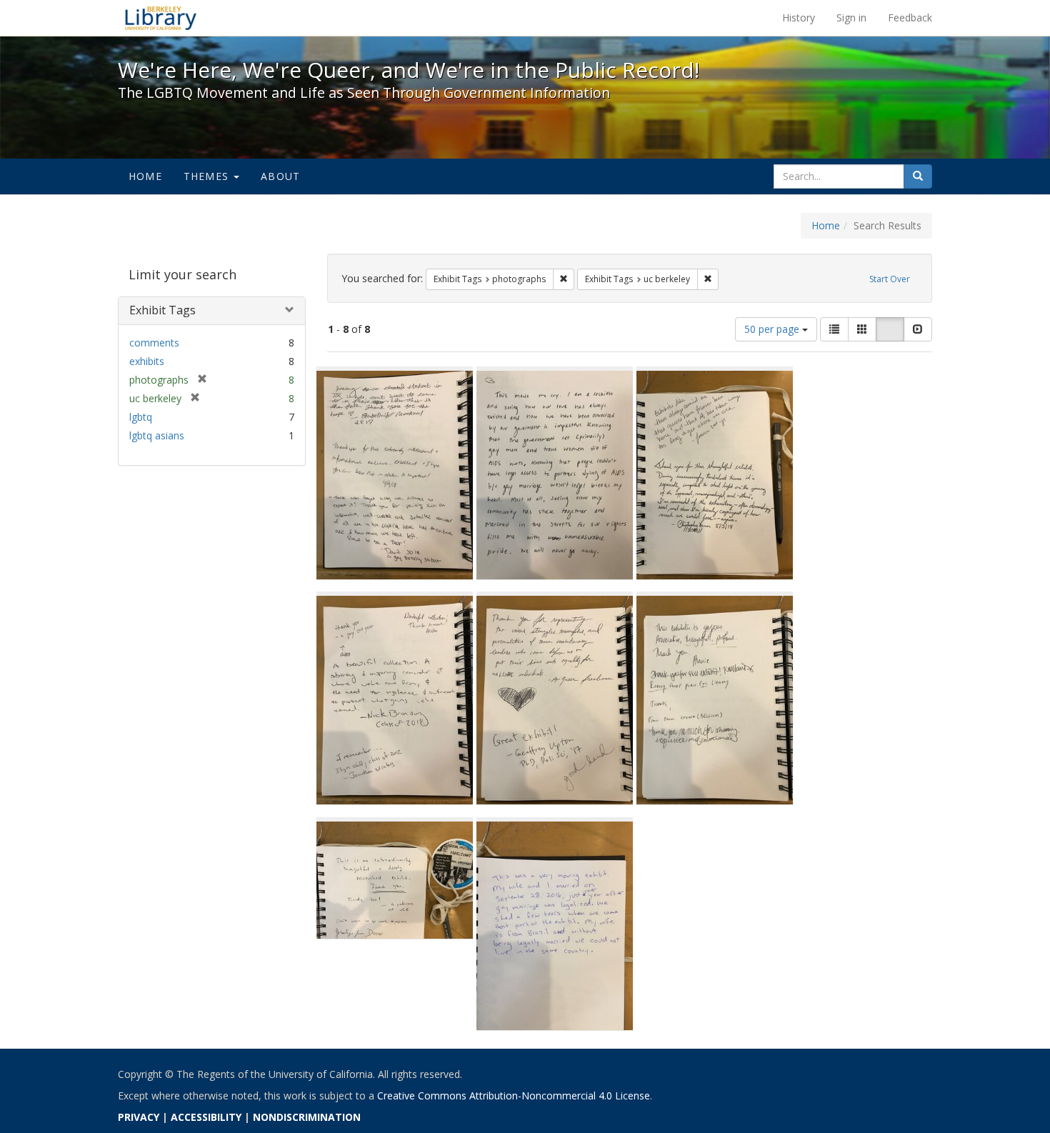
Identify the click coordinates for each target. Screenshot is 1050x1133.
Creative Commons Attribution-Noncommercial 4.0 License (513, 1095)
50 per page (773, 329)
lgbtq (140, 417)
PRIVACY (138, 1117)
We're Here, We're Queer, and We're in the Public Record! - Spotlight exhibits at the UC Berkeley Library (160, 18)
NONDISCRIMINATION (307, 1117)
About (280, 176)
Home (145, 176)
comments (154, 342)
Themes (208, 176)
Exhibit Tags (162, 310)
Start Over (889, 279)
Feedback (910, 17)
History (798, 17)
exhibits (146, 361)
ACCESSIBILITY (206, 1117)
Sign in (851, 17)
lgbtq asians (156, 435)
